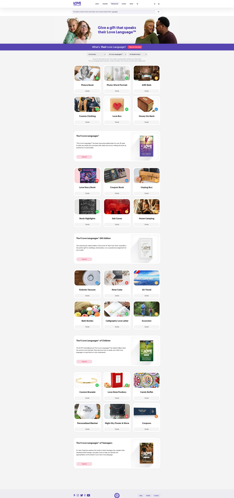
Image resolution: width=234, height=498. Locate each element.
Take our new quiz (135, 47)
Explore (84, 157)
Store (131, 4)
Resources (114, 4)
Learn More (115, 12)
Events (124, 4)
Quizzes (105, 4)
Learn (97, 4)
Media (148, 495)
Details (87, 91)
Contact (156, 495)
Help (140, 495)
